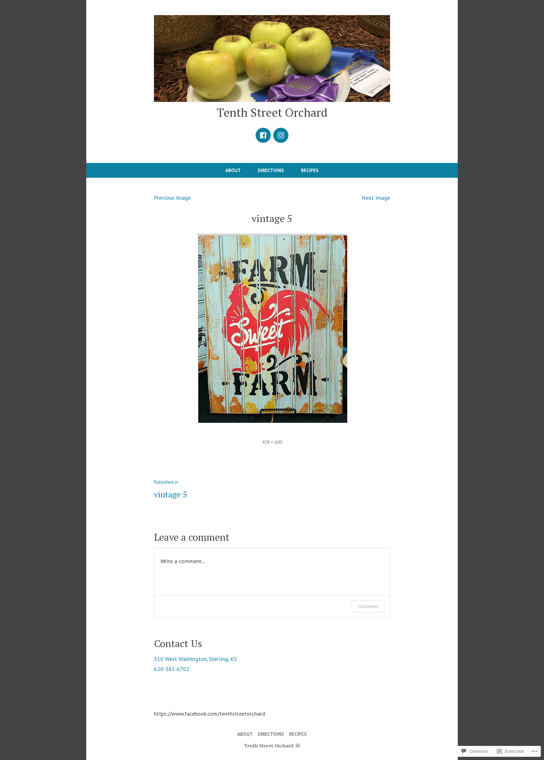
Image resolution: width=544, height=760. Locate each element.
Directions (271, 170)
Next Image (376, 197)
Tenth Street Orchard (272, 112)
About (233, 170)
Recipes (310, 170)
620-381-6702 (171, 669)
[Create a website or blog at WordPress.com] (298, 745)
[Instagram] (280, 135)
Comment (368, 606)
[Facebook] (263, 135)
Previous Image (172, 197)
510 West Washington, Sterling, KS (195, 658)
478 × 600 (272, 442)
